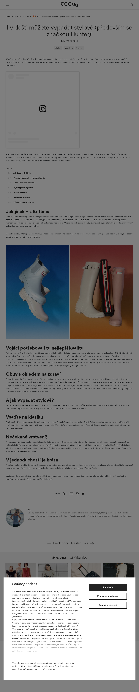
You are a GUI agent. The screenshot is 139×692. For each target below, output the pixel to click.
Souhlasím (107, 587)
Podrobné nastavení (107, 596)
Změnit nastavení (108, 605)
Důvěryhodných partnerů (56, 644)
